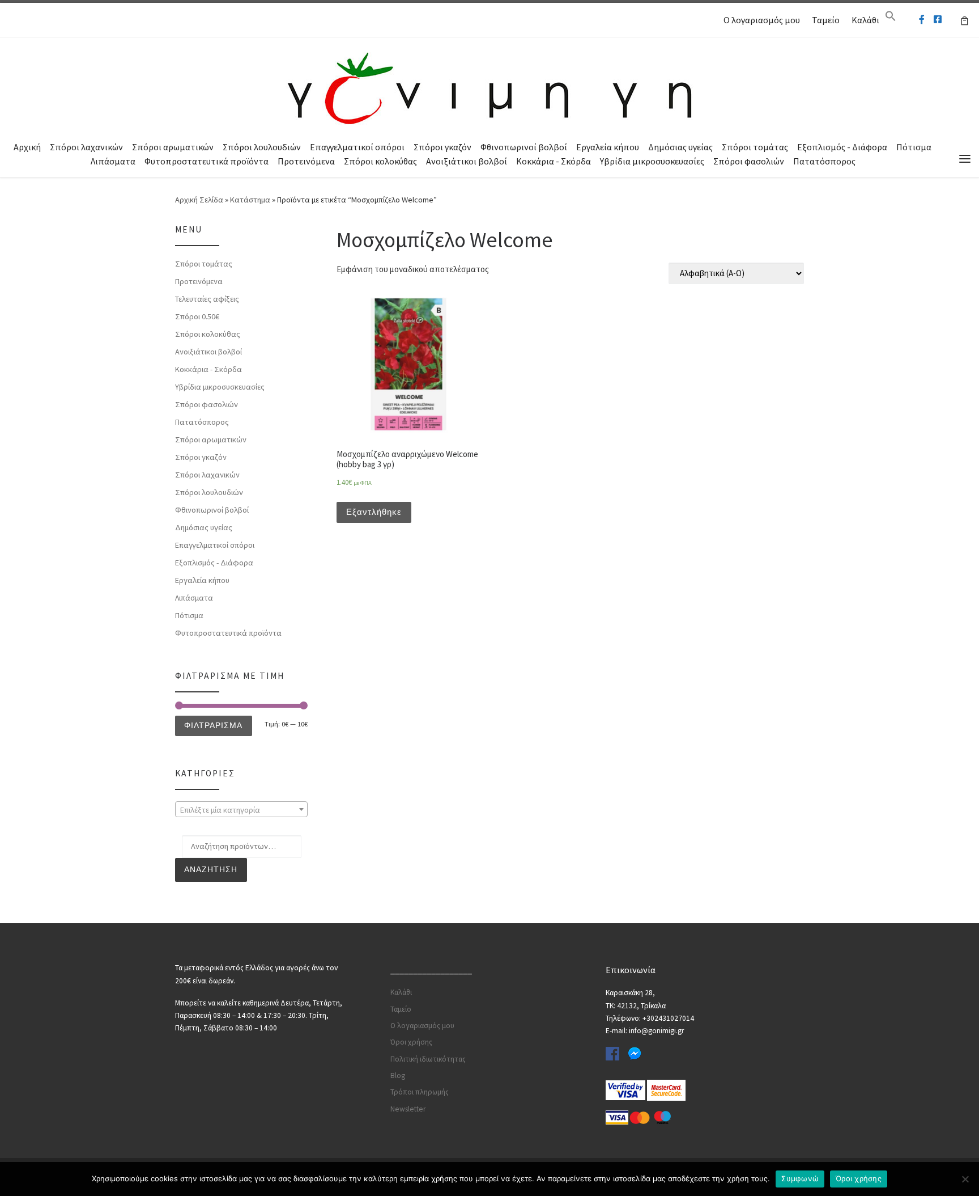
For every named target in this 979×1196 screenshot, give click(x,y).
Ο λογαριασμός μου (761, 20)
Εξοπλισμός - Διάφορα (842, 147)
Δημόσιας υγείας (680, 147)
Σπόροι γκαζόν (442, 147)
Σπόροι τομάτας (755, 147)
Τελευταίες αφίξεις (207, 299)
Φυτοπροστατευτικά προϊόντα (206, 161)
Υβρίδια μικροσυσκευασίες (652, 161)
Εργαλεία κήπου (607, 147)
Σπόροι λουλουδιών (262, 147)
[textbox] (241, 810)
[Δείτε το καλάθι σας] (964, 19)
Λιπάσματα (113, 161)
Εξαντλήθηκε (374, 512)
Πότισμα (913, 147)
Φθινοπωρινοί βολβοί (523, 147)
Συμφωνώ (800, 1178)
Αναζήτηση (210, 869)
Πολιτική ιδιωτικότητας (428, 1059)
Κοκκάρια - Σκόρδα (553, 161)
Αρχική (27, 147)
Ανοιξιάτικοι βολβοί (466, 161)
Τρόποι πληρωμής (419, 1092)
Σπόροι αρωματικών (173, 147)
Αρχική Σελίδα (200, 200)
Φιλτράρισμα (213, 725)
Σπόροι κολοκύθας (380, 161)
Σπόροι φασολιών (748, 161)
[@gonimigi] (938, 19)
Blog (397, 1075)
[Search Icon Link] (890, 19)
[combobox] (241, 809)
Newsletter (407, 1109)
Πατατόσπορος (824, 161)
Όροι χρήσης (411, 1042)
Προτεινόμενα (306, 161)
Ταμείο (826, 20)
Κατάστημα (250, 200)
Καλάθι (865, 20)
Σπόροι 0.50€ (197, 316)
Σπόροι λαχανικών (86, 147)
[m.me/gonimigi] (922, 19)
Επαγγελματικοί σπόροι (357, 147)
